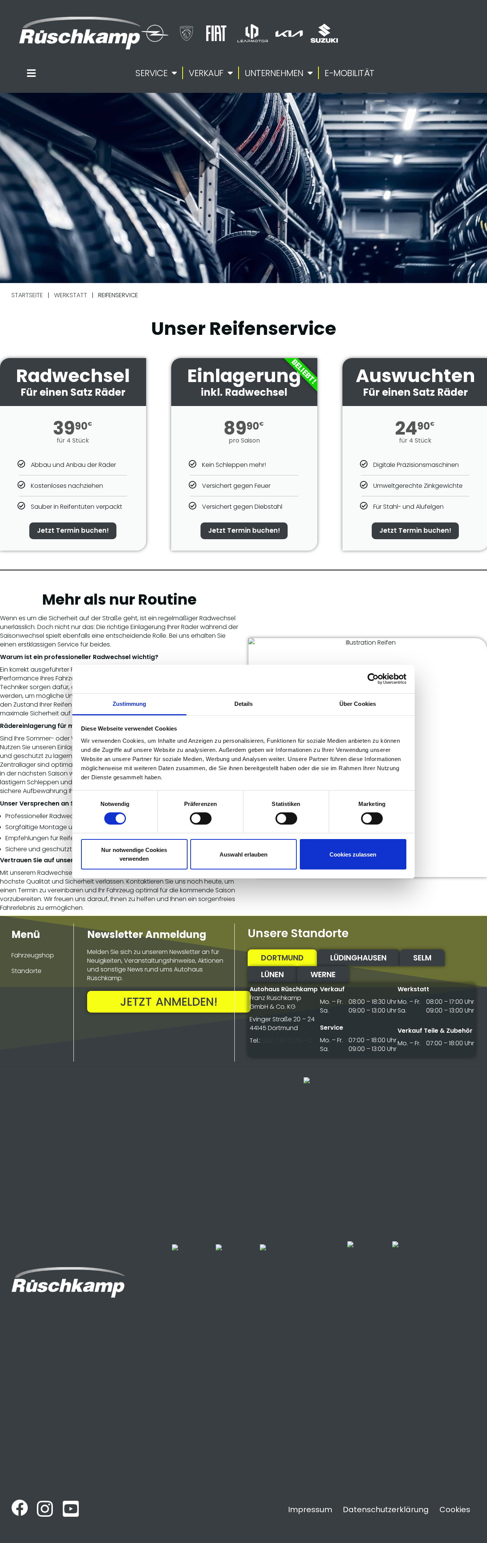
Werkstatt (70, 295)
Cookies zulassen (352, 854)
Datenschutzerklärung (386, 1509)
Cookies (454, 1509)
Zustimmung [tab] (129, 703)
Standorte (26, 971)
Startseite (27, 295)
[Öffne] (31, 73)
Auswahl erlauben (243, 854)
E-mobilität (349, 73)
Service (151, 73)
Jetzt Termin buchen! (73, 530)
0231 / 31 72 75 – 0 (287, 1040)
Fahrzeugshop (32, 955)
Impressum (310, 1509)
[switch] (201, 818)
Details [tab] (243, 703)
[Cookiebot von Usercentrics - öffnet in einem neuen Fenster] (373, 679)
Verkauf (206, 73)
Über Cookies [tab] (357, 703)
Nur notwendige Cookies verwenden (134, 854)
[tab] (282, 957)
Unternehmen (274, 73)
